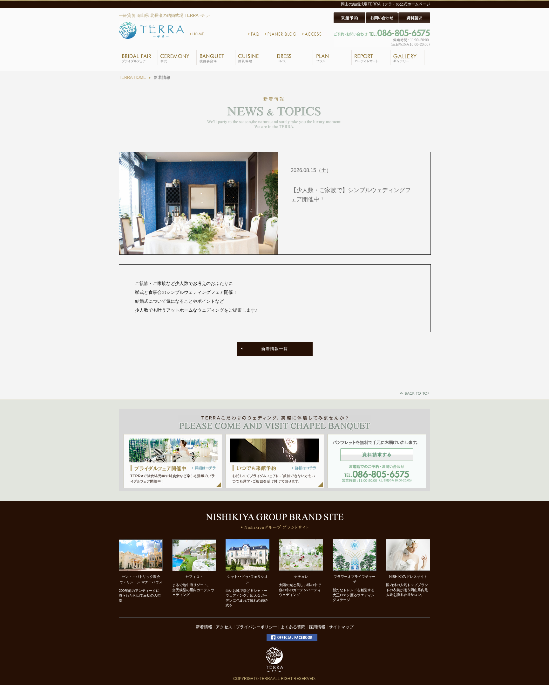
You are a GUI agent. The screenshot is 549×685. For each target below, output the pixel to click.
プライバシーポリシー (256, 627)
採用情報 (317, 627)
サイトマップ (341, 627)
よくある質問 (293, 627)
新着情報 (204, 627)
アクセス (224, 627)
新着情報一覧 (274, 348)
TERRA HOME (132, 77)
